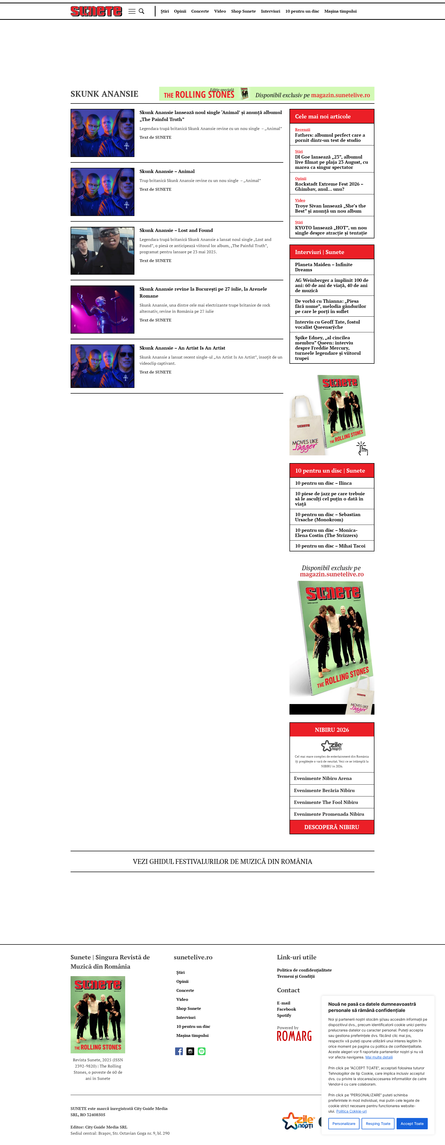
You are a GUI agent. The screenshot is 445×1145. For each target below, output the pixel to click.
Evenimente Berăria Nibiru (324, 790)
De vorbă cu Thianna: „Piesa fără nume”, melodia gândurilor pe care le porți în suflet (330, 306)
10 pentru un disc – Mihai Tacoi (330, 545)
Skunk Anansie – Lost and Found (176, 230)
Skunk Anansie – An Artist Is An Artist (182, 348)
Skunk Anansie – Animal (167, 171)
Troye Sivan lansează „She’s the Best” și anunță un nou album (330, 208)
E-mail (283, 1003)
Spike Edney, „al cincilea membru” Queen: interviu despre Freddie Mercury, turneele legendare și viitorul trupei (328, 348)
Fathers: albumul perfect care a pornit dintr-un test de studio (330, 137)
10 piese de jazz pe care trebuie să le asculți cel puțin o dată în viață (330, 498)
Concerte (200, 11)
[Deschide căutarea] (141, 11)
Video (220, 11)
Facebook (286, 1009)
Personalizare (343, 1123)
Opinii (180, 11)
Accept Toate (412, 1123)
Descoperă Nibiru (331, 827)
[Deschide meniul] (132, 11)
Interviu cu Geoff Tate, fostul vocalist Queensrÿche (327, 324)
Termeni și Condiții (296, 976)
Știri (165, 11)
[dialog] (378, 1065)
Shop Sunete (243, 11)
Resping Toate (378, 1123)
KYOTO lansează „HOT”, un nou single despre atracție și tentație (331, 230)
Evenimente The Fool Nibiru (326, 802)
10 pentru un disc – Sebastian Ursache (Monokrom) (328, 517)
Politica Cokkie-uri (351, 1111)
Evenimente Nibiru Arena (323, 778)
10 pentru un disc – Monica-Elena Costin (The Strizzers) (326, 532)
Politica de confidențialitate (304, 970)
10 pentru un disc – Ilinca (323, 482)
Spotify (284, 1015)
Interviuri (270, 11)
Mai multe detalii (379, 1057)
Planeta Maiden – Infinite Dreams (324, 267)
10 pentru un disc (302, 11)
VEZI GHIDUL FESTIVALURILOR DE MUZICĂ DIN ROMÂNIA (222, 861)
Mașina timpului (340, 11)
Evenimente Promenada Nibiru (329, 814)
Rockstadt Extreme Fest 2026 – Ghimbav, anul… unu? (329, 186)
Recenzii (302, 129)
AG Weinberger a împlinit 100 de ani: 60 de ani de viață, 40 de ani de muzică (332, 285)
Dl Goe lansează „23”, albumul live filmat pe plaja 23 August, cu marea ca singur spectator (331, 162)
